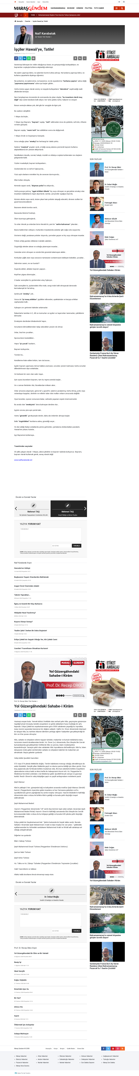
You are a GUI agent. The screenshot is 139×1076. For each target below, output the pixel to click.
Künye (56, 1048)
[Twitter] (20, 58)
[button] (75, 58)
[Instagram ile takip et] (117, 1048)
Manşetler (21, 2)
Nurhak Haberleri (43, 1062)
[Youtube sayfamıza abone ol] (113, 1048)
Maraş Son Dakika (109, 1062)
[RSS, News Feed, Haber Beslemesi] (122, 1048)
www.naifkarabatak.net (23, 460)
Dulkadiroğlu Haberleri (67, 1059)
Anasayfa (19, 21)
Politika (88, 8)
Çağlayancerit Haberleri (111, 1056)
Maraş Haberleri (21, 1056)
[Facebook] (16, 58)
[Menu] (116, 8)
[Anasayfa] (15, 2)
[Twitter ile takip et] (108, 1048)
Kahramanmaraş (58, 8)
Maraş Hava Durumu (22, 1066)
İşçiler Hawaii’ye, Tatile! (40, 21)
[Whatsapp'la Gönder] (29, 58)
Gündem (79, 8)
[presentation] (21, 15)
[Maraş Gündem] (30, 8)
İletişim (62, 1048)
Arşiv (38, 2)
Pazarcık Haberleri (22, 1062)
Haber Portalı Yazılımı (23, 1073)
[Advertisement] (50, 477)
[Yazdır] (33, 58)
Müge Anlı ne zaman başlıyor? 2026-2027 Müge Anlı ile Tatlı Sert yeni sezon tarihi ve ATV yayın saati (66, 15)
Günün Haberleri (30, 2)
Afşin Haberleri (43, 1056)
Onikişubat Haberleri (88, 1059)
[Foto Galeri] (124, 2)
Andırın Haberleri (43, 1059)
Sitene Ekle (45, 2)
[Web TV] (119, 2)
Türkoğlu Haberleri (109, 1059)
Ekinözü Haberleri (21, 1059)
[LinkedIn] (24, 58)
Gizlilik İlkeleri (71, 1048)
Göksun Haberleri (86, 1056)
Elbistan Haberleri (65, 1056)
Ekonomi (70, 8)
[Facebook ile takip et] (103, 1048)
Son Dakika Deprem (87, 1062)
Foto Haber (99, 8)
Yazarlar (27, 21)
